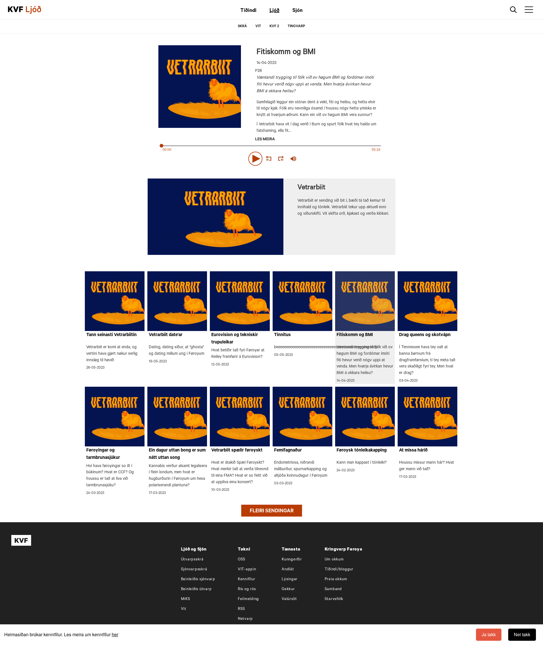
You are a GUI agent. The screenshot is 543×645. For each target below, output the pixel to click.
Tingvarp (296, 27)
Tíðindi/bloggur (339, 569)
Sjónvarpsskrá (194, 569)
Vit (183, 609)
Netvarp (245, 619)
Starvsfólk (334, 599)
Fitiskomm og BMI (355, 335)
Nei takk (522, 634)
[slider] (319, 158)
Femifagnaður (288, 450)
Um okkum (334, 560)
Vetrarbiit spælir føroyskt (236, 450)
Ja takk (489, 634)
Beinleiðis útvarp (196, 589)
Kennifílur (246, 579)
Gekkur (288, 589)
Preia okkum (336, 579)
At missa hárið (413, 450)
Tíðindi (248, 11)
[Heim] (15, 10)
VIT (258, 27)
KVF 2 (274, 27)
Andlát (288, 569)
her (115, 634)
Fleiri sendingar (272, 511)
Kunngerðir (292, 560)
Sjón (297, 11)
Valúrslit (289, 599)
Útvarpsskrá (192, 560)
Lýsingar (290, 579)
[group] (293, 158)
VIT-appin (247, 569)
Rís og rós (247, 589)
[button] (255, 159)
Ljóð (274, 11)
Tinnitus (282, 335)
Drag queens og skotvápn (425, 335)
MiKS (185, 599)
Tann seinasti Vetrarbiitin (111, 335)
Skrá (242, 27)
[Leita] (513, 10)
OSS (241, 560)
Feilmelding (248, 599)
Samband (333, 589)
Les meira (265, 139)
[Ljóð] (38, 10)
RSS (241, 609)
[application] (271, 157)
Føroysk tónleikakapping (362, 450)
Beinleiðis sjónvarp (198, 579)
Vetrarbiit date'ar (165, 335)
